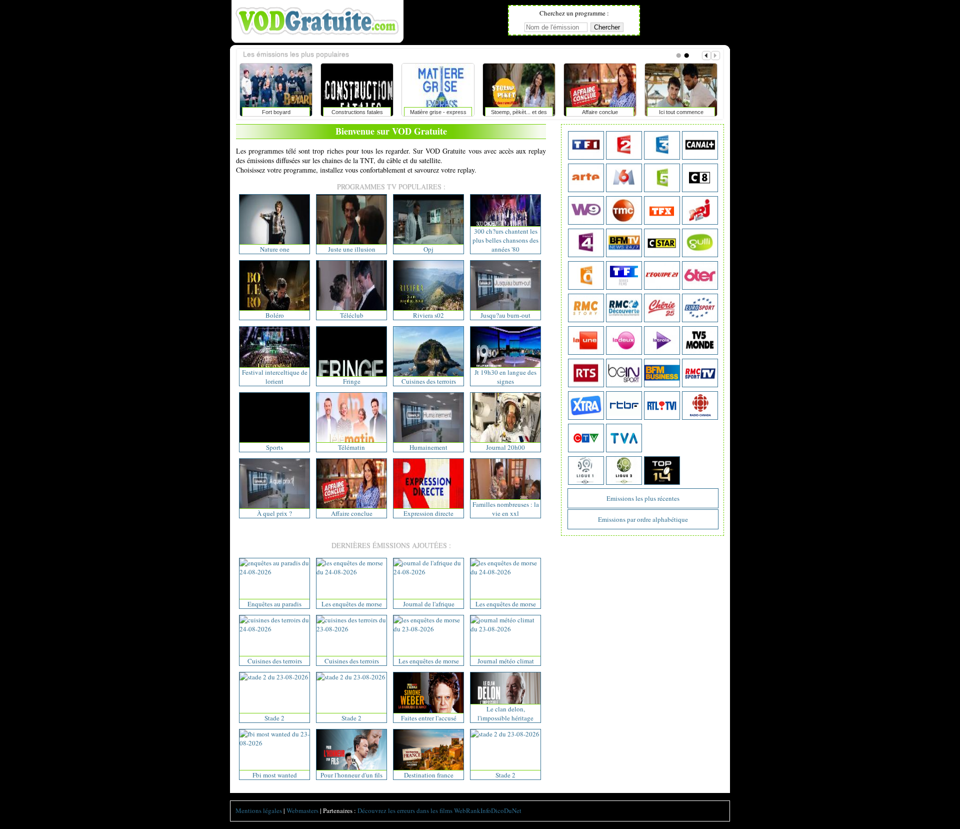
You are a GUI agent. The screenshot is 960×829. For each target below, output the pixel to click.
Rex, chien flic (277, 112)
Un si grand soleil (601, 112)
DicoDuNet (506, 810)
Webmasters (302, 810)
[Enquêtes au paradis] (275, 571)
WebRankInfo (472, 810)
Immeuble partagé (358, 112)
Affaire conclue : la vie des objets (520, 114)
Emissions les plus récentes (643, 498)
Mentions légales (259, 810)
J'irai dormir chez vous (682, 112)
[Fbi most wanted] (275, 742)
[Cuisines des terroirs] (275, 628)
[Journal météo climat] (505, 628)
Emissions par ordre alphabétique (643, 519)
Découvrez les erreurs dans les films (405, 810)
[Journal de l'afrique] (429, 571)
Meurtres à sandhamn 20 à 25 (439, 114)
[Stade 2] (274, 676)
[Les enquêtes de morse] (351, 571)
